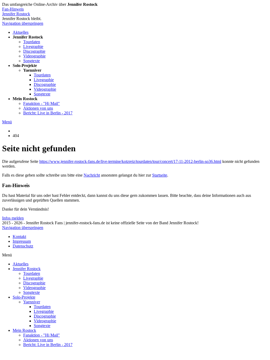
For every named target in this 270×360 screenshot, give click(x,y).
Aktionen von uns (38, 108)
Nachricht (92, 175)
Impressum (22, 241)
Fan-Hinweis (13, 9)
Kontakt (19, 236)
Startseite (159, 175)
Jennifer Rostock (16, 14)
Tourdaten (31, 42)
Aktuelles (20, 32)
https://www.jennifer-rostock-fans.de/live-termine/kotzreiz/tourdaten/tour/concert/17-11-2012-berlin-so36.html (130, 161)
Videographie (34, 56)
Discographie (34, 51)
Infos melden (13, 218)
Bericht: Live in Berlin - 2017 (48, 113)
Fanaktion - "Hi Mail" (41, 103)
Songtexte (31, 61)
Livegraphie (33, 46)
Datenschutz (23, 246)
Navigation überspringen (22, 23)
